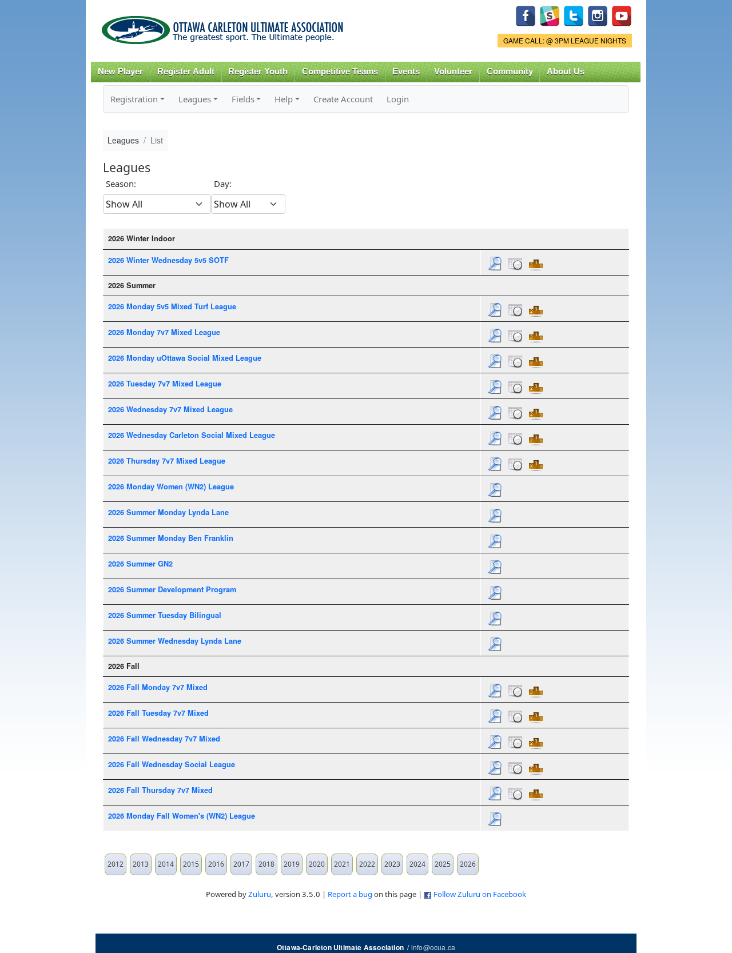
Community (510, 71)
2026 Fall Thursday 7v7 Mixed (160, 790)
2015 (191, 864)
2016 (216, 864)
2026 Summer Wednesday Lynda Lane (174, 641)
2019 (292, 864)
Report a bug (350, 894)
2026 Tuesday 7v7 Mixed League (164, 383)
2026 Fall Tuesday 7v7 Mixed (158, 713)
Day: (223, 183)
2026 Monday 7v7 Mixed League (164, 332)
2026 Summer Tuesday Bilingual (164, 615)
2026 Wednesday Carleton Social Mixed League (191, 435)
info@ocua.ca (433, 947)
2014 (166, 864)
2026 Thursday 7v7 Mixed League (166, 461)
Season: (121, 183)
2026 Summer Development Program (172, 589)
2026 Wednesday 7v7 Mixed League (170, 409)
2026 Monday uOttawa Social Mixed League (184, 358)
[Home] (224, 26)
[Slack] (549, 14)
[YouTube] (621, 14)
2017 (241, 864)
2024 (417, 864)
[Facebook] (525, 14)
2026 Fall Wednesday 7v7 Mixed (164, 738)
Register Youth (258, 71)
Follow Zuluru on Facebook (479, 894)
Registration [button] (134, 99)
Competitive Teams (340, 71)
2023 (392, 864)
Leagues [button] (194, 99)
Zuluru (259, 894)
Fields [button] (243, 99)
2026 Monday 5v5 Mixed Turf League (172, 306)
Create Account (343, 99)
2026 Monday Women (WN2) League (171, 486)
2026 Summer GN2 (140, 564)
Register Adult (185, 71)
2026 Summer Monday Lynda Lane (168, 512)
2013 (141, 864)
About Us (565, 71)
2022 (367, 864)
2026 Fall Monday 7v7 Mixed (158, 687)
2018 (266, 864)
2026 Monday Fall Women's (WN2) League (181, 816)
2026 (468, 864)
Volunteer (453, 71)
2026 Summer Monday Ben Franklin (170, 538)
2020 (317, 864)
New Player (120, 71)
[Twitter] (573, 14)
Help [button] (283, 99)
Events (406, 71)
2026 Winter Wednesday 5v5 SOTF (168, 260)
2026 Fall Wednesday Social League (171, 764)
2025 (443, 864)
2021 (342, 864)
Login (398, 99)
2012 (116, 864)
